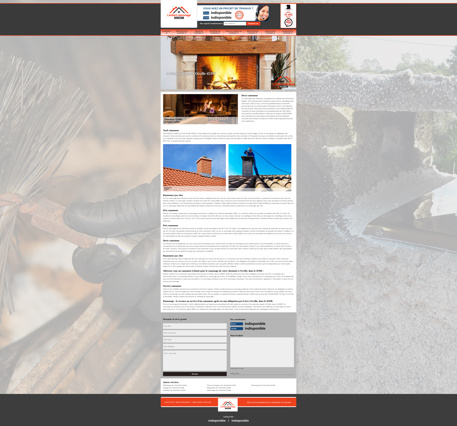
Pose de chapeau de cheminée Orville (221, 385)
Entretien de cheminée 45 (215, 32)
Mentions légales (202, 402)
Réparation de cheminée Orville (219, 388)
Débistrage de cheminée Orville (175, 385)
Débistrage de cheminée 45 (181, 32)
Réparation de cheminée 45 (252, 32)
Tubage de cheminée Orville (173, 388)
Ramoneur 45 (166, 32)
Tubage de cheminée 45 (199, 32)
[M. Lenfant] (230, 402)
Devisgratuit (239, 15)
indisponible (221, 13)
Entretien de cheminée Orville (174, 390)
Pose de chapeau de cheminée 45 (234, 32)
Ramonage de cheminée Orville (219, 390)
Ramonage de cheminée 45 (270, 32)
